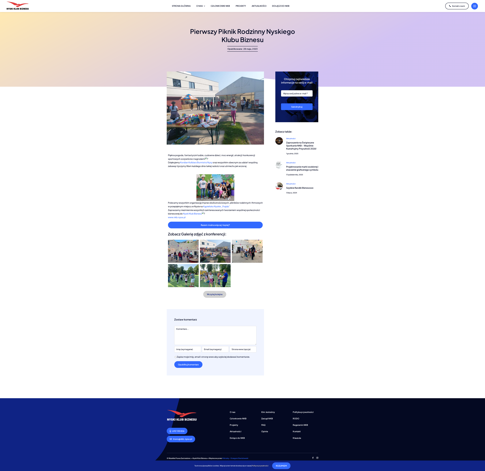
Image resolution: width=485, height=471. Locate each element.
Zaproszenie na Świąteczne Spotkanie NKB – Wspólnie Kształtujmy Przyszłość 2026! (301, 145)
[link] (196, 162)
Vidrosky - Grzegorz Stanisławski (235, 458)
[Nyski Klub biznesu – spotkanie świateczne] (279, 138)
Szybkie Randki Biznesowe (299, 187)
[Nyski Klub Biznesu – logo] (17, 2)
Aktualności (291, 138)
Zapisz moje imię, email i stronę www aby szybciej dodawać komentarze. (213, 356)
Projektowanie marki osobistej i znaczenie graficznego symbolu (302, 168)
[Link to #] (474, 6)
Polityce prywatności (260, 466)
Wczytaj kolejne (215, 294)
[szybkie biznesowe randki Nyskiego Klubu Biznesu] (279, 183)
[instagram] (317, 458)
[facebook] (313, 458)
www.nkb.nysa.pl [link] (177, 217)
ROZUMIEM (281, 465)
